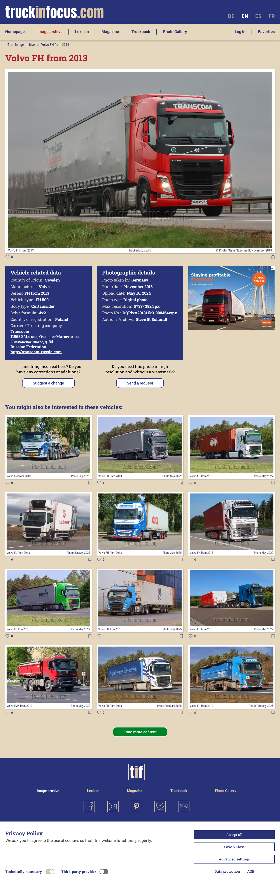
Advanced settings (234, 859)
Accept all (234, 834)
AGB (250, 871)
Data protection (227, 871)
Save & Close (234, 846)
